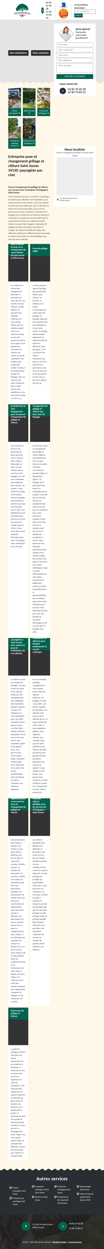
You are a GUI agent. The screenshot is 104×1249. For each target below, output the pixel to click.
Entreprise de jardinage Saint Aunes (19, 1201)
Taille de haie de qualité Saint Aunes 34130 (86, 1197)
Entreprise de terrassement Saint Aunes (62, 1200)
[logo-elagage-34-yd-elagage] (22, 10)
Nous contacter (41, 53)
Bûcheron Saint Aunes (41, 1198)
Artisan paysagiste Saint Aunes (19, 1191)
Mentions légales (59, 1242)
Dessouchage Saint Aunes (85, 1188)
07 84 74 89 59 (48, 15)
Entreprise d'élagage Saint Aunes (63, 1190)
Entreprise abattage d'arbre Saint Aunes (42, 1190)
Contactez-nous (75, 1242)
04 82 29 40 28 (48, 6)
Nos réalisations (18, 53)
